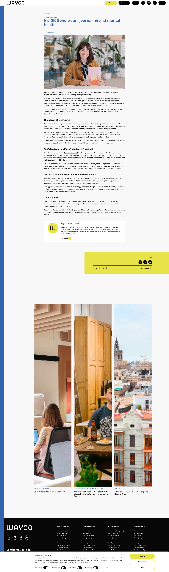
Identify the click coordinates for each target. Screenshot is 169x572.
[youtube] (27, 537)
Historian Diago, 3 (62, 531)
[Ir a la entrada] (52, 395)
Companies (37, 488)
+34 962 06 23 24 (113, 535)
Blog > (46, 13)
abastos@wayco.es (63, 538)
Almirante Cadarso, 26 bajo (116, 531)
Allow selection (142, 562)
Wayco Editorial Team (70, 224)
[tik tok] (21, 537)
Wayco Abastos (87, 488)
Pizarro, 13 (137, 531)
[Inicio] (19, 527)
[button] (140, 262)
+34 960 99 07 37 (139, 535)
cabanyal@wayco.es (89, 538)
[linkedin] (9, 537)
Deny (142, 567)
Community (58, 17)
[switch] (63, 567)
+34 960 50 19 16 (62, 535)
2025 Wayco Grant (76, 92)
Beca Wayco (48, 17)
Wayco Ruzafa (98, 488)
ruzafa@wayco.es (113, 538)
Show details (106, 568)
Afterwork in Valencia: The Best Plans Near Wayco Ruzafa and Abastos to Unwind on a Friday (92, 494)
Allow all (142, 556)
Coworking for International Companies (50, 492)
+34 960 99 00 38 (88, 535)
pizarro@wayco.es (139, 538)
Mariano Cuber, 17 (88, 531)
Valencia (117, 488)
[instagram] (15, 537)
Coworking (45, 488)
